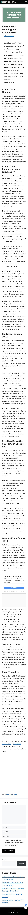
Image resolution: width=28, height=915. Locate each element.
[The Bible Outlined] (9, 2)
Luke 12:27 (17, 744)
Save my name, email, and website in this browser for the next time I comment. (14, 842)
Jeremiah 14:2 (6, 744)
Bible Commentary (10, 794)
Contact (18, 910)
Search (4, 860)
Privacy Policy (11, 910)
